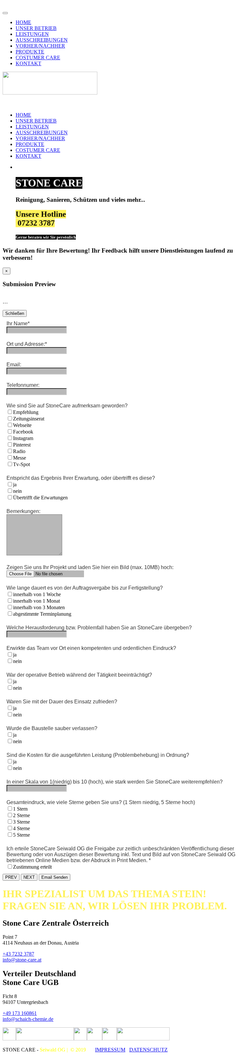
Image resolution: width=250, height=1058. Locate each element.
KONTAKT (28, 63)
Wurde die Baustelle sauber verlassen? (52, 728)
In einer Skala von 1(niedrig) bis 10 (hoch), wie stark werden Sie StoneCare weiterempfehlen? (115, 782)
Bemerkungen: (23, 511)
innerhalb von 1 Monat (36, 601)
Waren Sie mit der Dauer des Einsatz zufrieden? (62, 701)
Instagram (23, 438)
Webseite (22, 425)
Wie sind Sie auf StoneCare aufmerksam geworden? (67, 405)
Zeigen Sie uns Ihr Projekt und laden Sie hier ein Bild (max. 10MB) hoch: (90, 567)
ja (15, 484)
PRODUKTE (30, 51)
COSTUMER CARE (38, 57)
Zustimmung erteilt (32, 867)
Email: (14, 364)
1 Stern (20, 809)
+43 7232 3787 (18, 954)
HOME (23, 22)
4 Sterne (21, 828)
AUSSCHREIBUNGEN (42, 40)
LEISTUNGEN (32, 34)
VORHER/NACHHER (40, 46)
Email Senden (54, 877)
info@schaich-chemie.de (28, 1019)
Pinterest (22, 445)
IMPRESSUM (110, 1049)
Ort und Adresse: (27, 344)
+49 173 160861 (20, 1013)
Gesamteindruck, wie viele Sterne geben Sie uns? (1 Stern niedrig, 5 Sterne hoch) (101, 802)
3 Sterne (21, 822)
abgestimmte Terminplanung (42, 614)
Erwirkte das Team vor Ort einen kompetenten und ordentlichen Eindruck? (91, 648)
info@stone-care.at (22, 959)
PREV (11, 877)
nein (17, 491)
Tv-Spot (21, 464)
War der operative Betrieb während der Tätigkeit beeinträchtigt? (79, 675)
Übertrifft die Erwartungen (40, 497)
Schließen (14, 313)
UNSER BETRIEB (36, 28)
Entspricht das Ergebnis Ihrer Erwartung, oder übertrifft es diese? (81, 478)
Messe (19, 458)
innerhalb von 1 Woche (37, 594)
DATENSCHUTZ (148, 1049)
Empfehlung (25, 412)
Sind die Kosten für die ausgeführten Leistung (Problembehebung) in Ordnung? (98, 755)
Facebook (23, 431)
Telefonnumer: (23, 385)
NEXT (29, 877)
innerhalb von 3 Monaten (39, 607)
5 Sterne (21, 835)
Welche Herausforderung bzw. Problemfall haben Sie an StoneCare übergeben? (99, 627)
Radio (19, 451)
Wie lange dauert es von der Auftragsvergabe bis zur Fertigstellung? (85, 588)
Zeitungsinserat (28, 418)
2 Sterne (21, 815)
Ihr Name (18, 323)
